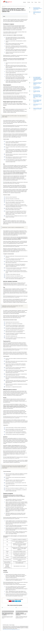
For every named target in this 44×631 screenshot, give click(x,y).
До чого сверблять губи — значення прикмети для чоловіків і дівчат (37, 101)
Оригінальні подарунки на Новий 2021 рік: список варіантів (37, 83)
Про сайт (18, 629)
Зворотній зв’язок (5, 629)
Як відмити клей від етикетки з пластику (36, 91)
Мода (32, 2)
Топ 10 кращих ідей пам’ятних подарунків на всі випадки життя (37, 87)
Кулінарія (28, 2)
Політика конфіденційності (12, 629)
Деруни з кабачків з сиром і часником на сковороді (37, 108)
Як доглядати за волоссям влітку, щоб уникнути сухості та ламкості (8, 614)
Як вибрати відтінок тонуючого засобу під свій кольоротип (21, 614)
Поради (36, 2)
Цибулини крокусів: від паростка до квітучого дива (37, 12)
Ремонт (39, 2)
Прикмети (34, 98)
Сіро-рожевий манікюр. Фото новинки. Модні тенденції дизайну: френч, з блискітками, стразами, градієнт (37, 79)
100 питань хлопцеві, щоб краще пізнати (37, 104)
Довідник (24, 2)
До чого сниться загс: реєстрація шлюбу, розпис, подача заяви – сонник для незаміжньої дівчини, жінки (37, 96)
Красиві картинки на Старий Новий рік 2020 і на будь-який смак (37, 8)
